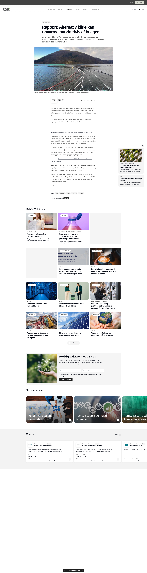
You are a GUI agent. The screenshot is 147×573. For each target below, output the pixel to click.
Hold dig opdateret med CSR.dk (72, 570)
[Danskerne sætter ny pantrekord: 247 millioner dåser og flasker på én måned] (105, 295)
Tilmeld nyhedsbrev (66, 379)
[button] (142, 145)
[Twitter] (88, 100)
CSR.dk (60, 100)
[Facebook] (81, 100)
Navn (60, 368)
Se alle (116, 435)
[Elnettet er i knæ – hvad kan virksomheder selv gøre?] (73, 324)
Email (83, 368)
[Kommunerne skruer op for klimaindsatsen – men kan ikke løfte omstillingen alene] (73, 261)
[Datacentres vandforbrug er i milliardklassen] (41, 294)
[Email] (91, 100)
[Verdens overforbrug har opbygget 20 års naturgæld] (105, 324)
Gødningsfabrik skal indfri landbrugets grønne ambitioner (75, 132)
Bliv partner (139, 2)
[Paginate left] (27, 409)
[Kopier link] (95, 100)
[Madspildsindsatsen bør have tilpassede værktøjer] (73, 294)
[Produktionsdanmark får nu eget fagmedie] (131, 181)
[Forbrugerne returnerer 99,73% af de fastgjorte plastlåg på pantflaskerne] (73, 228)
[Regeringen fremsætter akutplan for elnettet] (41, 227)
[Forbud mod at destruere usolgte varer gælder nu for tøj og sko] (41, 325)
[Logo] (6, 9)
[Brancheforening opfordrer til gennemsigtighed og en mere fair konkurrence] (105, 261)
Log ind (131, 2)
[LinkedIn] (84, 100)
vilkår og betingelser (92, 374)
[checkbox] (59, 375)
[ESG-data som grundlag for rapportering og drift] (131, 161)
